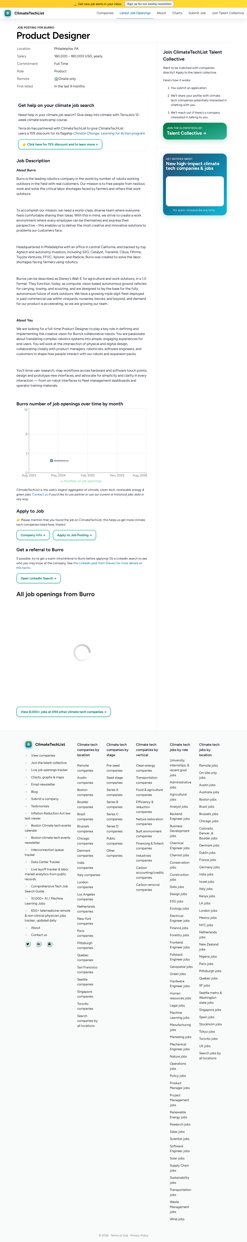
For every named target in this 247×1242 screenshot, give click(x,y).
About (161, 13)
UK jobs (205, 1046)
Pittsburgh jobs (210, 971)
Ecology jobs (179, 908)
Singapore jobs (210, 1010)
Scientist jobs (179, 1139)
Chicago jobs (208, 821)
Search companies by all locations (87, 1021)
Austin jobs (207, 785)
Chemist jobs (179, 855)
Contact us (40, 494)
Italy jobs (206, 889)
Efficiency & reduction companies (144, 807)
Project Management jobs (179, 1100)
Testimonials (40, 806)
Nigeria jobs (208, 956)
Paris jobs (206, 964)
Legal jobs (177, 1005)
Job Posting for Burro (35, 27)
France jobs (207, 860)
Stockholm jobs (210, 1024)
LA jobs (204, 903)
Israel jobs (206, 882)
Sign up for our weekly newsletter (149, 3)
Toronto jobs (208, 1039)
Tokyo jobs (207, 1031)
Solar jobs (177, 1158)
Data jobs (177, 887)
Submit (197, 13)
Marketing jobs (180, 1037)
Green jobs (178, 974)
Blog (34, 792)
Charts (177, 13)
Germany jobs (209, 867)
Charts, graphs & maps (47, 777)
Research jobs (180, 1124)
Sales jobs (177, 1132)
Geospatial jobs (181, 967)
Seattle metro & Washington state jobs (210, 997)
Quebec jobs (208, 978)
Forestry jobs (179, 935)
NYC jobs (206, 925)
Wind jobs (177, 1219)
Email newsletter (43, 784)
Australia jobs (209, 792)
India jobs (206, 874)
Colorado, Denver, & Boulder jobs (208, 833)
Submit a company (44, 799)
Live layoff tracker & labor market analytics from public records (47, 874)
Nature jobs (178, 1056)
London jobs (208, 910)
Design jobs (178, 894)
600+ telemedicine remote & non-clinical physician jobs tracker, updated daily (47, 915)
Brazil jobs (206, 806)
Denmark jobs (209, 845)
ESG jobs (176, 901)
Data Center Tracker (45, 862)
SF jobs (204, 985)
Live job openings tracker (49, 770)
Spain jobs (206, 1017)
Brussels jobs (208, 814)
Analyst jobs (179, 806)
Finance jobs (179, 928)
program (109, 133)
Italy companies (88, 875)
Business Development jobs (179, 831)
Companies (105, 13)
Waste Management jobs (179, 1207)
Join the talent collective (49, 763)
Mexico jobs (208, 918)
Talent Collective (228, 13)
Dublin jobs (207, 853)
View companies (43, 755)
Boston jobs (208, 799)
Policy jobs (178, 1076)
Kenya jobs (207, 896)
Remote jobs (208, 765)
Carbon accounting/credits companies (150, 872)
